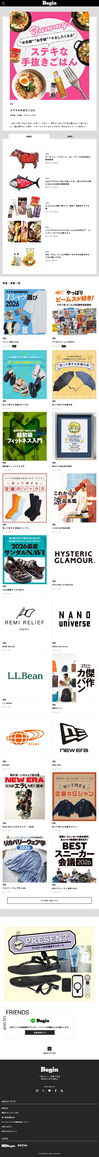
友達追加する (40, 1032)
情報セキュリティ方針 (10, 1113)
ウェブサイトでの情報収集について (15, 1122)
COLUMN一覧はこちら (49, 900)
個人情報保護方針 (8, 1117)
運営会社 (5, 1108)
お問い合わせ (7, 1126)
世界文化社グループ (9, 1131)
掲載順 (70, 136)
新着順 (29, 136)
